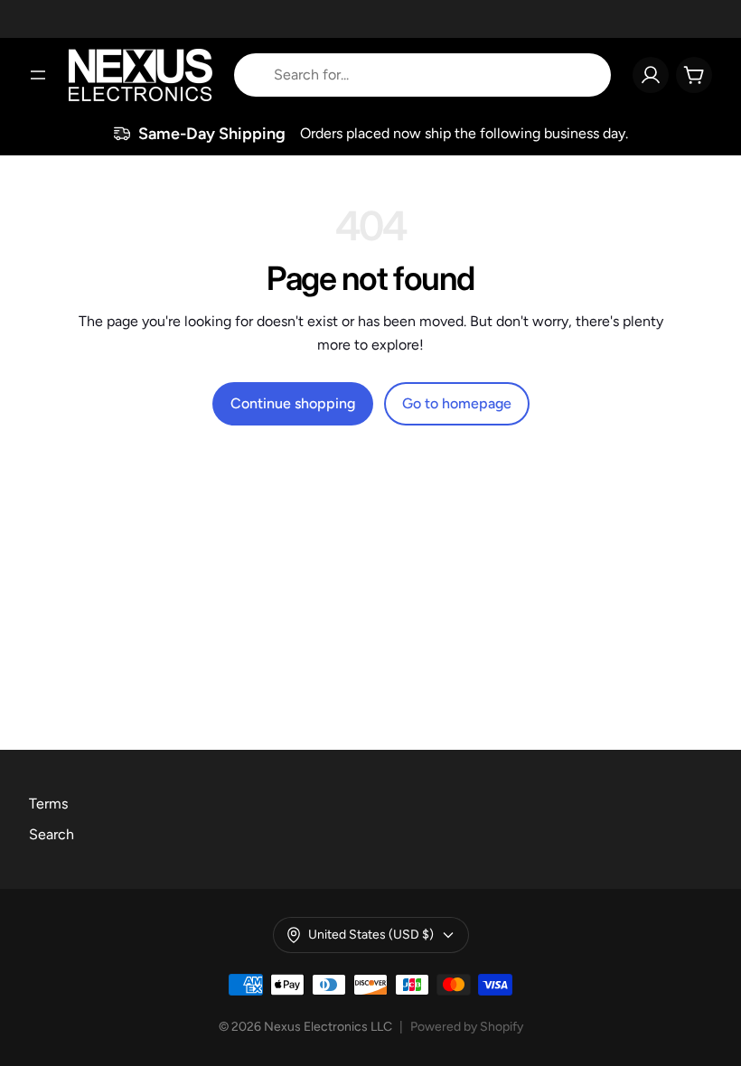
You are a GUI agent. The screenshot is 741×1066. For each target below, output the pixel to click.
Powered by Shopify (466, 1026)
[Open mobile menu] (37, 74)
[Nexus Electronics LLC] (140, 75)
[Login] (651, 75)
